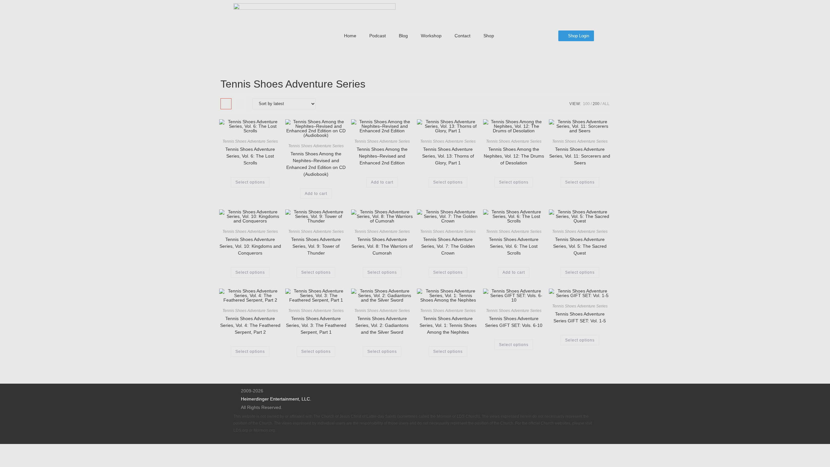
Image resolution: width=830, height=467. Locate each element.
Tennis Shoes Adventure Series (250, 141)
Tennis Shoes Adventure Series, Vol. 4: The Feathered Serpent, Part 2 (250, 325)
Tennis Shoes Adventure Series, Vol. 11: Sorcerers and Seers (579, 156)
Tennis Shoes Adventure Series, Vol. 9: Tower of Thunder (316, 246)
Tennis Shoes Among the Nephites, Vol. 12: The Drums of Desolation (514, 156)
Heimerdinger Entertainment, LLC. (276, 398)
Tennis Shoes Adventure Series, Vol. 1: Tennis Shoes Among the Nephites (448, 325)
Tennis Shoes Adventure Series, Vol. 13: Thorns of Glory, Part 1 (448, 156)
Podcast (377, 35)
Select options (250, 182)
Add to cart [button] (316, 193)
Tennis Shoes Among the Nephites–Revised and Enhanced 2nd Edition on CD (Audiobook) (316, 164)
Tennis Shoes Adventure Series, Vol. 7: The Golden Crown (448, 246)
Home (350, 35)
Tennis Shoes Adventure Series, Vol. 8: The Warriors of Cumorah (382, 246)
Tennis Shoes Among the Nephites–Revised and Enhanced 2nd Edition (382, 156)
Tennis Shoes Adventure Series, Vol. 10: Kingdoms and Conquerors (250, 246)
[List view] (240, 103)
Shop (488, 35)
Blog (403, 35)
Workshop (431, 35)
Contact (462, 35)
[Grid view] (225, 103)
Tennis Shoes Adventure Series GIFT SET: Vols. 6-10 (513, 322)
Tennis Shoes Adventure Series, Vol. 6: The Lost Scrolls (250, 156)
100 (586, 104)
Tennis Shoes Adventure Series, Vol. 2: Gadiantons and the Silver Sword (382, 325)
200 (596, 104)
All (606, 104)
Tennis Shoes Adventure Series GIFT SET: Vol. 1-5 (579, 317)
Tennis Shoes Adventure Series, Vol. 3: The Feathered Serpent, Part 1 (316, 325)
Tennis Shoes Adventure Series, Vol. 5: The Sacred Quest (580, 246)
